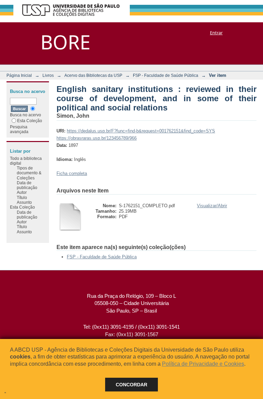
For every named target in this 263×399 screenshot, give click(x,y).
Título (22, 197)
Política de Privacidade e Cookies (203, 364)
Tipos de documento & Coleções (29, 173)
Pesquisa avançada (19, 129)
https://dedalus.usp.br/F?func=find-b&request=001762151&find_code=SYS (141, 130)
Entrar (216, 33)
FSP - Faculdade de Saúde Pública (165, 75)
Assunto (24, 202)
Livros (48, 75)
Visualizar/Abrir (212, 205)
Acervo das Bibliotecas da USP (93, 75)
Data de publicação (27, 185)
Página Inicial (19, 75)
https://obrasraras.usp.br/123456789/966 (97, 138)
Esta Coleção (29, 120)
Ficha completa (72, 173)
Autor (22, 192)
